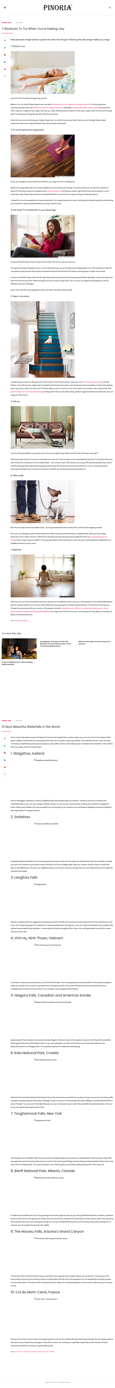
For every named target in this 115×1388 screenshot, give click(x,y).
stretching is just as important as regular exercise (71, 104)
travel (40, 1351)
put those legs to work (91, 382)
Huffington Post (8, 33)
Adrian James (7, 731)
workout (26, 620)
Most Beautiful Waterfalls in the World (26, 1351)
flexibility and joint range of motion (48, 108)
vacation (45, 1351)
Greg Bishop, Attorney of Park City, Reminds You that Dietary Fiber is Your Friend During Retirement (55, 643)
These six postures (54, 191)
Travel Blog (6, 720)
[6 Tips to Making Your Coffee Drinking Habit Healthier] (19, 648)
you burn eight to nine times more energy (27, 392)
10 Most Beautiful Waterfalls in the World (31, 727)
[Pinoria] (57, 7)
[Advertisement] (57, 691)
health (21, 620)
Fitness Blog (6, 22)
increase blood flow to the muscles (85, 108)
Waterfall (52, 1351)
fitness (16, 620)
